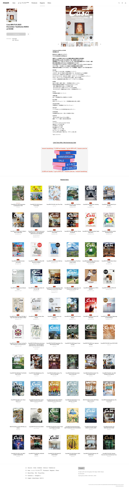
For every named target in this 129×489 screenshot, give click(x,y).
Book (14, 3)
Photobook (34, 3)
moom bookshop (6, 3)
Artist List (45, 467)
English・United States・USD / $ (35, 478)
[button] (58, 44)
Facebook (30, 475)
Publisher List (52, 467)
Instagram (37, 475)
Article (34, 467)
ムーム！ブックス (23, 3)
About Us (30, 467)
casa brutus (58, 134)
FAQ (36, 473)
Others (49, 3)
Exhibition (39, 467)
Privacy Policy (41, 473)
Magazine (42, 3)
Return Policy (31, 473)
